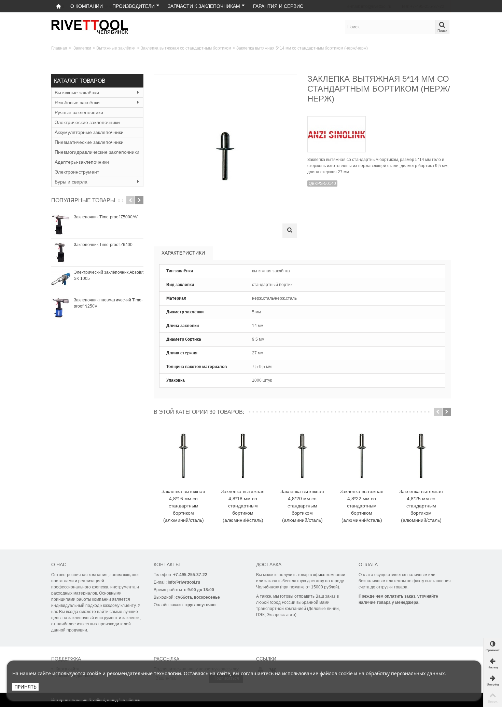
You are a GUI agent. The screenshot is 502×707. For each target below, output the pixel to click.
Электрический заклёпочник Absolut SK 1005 (108, 275)
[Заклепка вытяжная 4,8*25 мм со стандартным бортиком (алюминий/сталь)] (421, 456)
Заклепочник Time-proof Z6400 (103, 244)
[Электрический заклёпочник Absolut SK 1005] (60, 280)
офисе (319, 574)
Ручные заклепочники (79, 112)
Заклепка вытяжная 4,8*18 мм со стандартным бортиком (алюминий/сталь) (243, 506)
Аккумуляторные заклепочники (89, 132)
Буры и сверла (71, 182)
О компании (86, 6)
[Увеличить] (289, 230)
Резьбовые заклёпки (77, 102)
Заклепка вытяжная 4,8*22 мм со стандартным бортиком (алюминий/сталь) (362, 506)
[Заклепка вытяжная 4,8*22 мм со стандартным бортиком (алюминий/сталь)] (361, 456)
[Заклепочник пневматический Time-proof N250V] (60, 308)
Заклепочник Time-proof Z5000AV (106, 217)
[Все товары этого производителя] (379, 132)
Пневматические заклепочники (89, 142)
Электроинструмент (77, 172)
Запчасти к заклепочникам (204, 6)
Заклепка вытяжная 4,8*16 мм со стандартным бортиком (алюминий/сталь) (183, 506)
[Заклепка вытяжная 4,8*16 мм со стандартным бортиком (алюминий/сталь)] (183, 456)
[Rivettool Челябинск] (90, 26)
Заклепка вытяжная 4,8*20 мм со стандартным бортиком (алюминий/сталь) (302, 506)
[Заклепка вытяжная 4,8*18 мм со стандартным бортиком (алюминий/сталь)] (243, 456)
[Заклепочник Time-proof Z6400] (60, 252)
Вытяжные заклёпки (116, 48)
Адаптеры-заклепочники (82, 162)
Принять (25, 686)
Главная (59, 48)
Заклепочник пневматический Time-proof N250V (108, 303)
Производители (133, 6)
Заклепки (82, 48)
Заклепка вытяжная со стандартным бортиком (186, 48)
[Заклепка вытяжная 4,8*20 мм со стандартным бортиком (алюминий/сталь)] (302, 456)
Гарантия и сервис (278, 6)
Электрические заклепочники (87, 122)
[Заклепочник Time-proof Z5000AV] (60, 225)
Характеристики (183, 253)
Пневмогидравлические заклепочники (97, 152)
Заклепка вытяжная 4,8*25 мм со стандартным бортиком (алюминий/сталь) (421, 506)
